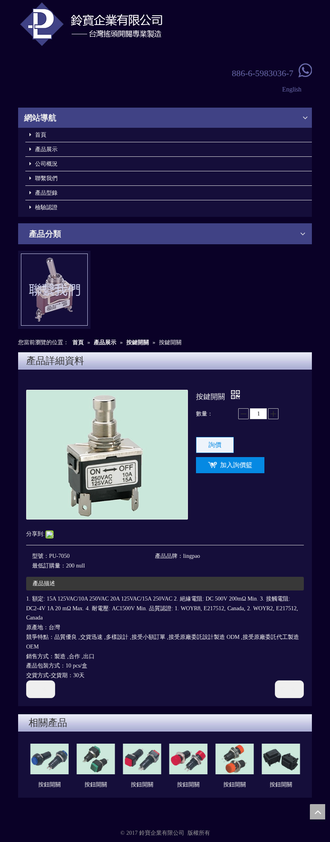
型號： (40, 556)
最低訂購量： (49, 566)
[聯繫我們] (54, 290)
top (317, 811)
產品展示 (45, 149)
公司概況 (45, 164)
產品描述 (44, 583)
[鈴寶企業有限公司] (118, 24)
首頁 (39, 135)
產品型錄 (45, 193)
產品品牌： (169, 556)
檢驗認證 (45, 207)
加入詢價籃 (236, 465)
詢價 (214, 444)
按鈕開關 (49, 785)
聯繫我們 (45, 178)
